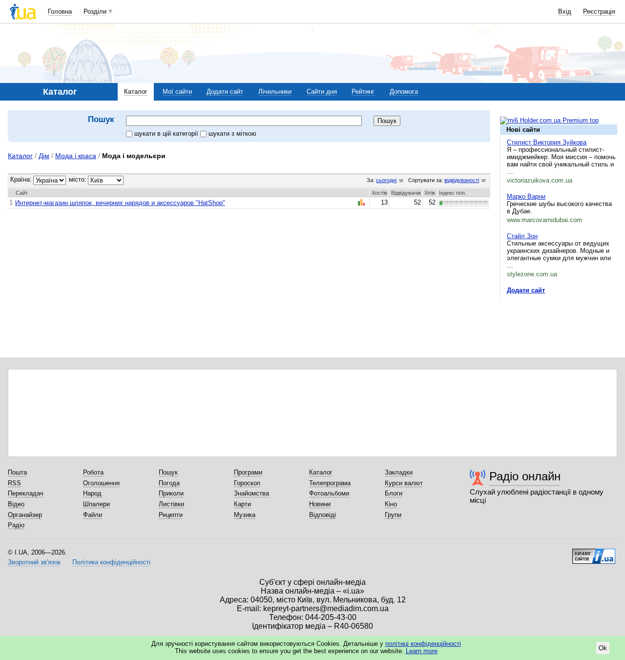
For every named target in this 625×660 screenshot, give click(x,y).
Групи (393, 514)
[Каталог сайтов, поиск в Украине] (593, 553)
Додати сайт (225, 91)
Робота (93, 472)
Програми (248, 472)
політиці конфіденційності (423, 643)
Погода (169, 483)
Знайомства (251, 493)
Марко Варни (526, 196)
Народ (92, 493)
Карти (242, 504)
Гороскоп (247, 483)
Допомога (404, 91)
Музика (244, 514)
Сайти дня (322, 91)
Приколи (171, 493)
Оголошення (101, 483)
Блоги (393, 493)
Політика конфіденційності (111, 562)
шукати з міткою (232, 133)
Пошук (168, 472)
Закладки (399, 472)
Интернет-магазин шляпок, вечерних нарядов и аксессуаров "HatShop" (120, 202)
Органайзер (25, 514)
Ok (603, 648)
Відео (16, 504)
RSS (14, 483)
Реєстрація (599, 11)
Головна (60, 11)
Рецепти (171, 514)
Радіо (16, 525)
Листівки (171, 504)
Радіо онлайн (525, 476)
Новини (320, 504)
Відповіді (322, 514)
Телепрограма (330, 483)
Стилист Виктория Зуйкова (546, 142)
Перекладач (25, 493)
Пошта (17, 472)
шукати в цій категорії (167, 133)
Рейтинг (363, 91)
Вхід (564, 11)
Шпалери (96, 504)
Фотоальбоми (329, 493)
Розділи (94, 11)
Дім (44, 156)
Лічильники (275, 91)
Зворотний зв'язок (34, 562)
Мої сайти (177, 91)
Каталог (135, 91)
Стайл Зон (522, 236)
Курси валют (404, 483)
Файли (92, 514)
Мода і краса (75, 156)
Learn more (422, 651)
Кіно (391, 504)
